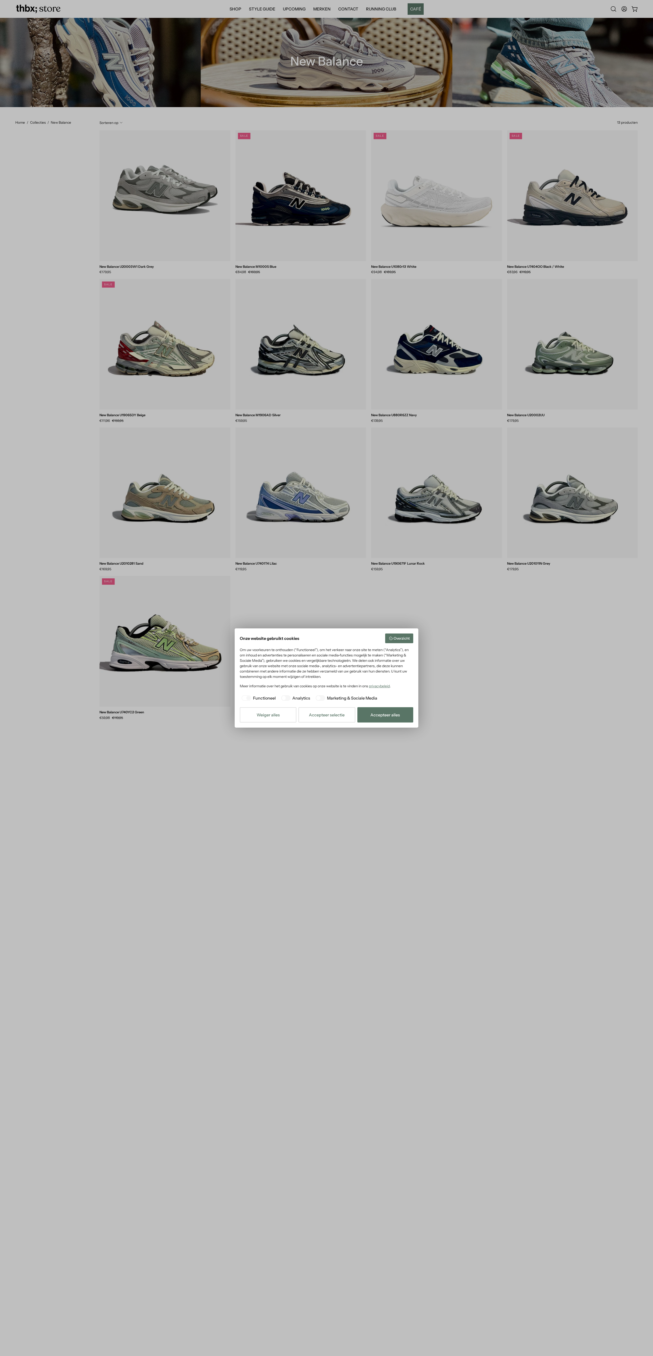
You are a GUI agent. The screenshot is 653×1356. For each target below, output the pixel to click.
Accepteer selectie (327, 714)
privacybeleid (379, 686)
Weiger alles (268, 714)
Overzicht (402, 638)
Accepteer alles (385, 714)
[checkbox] (258, 698)
